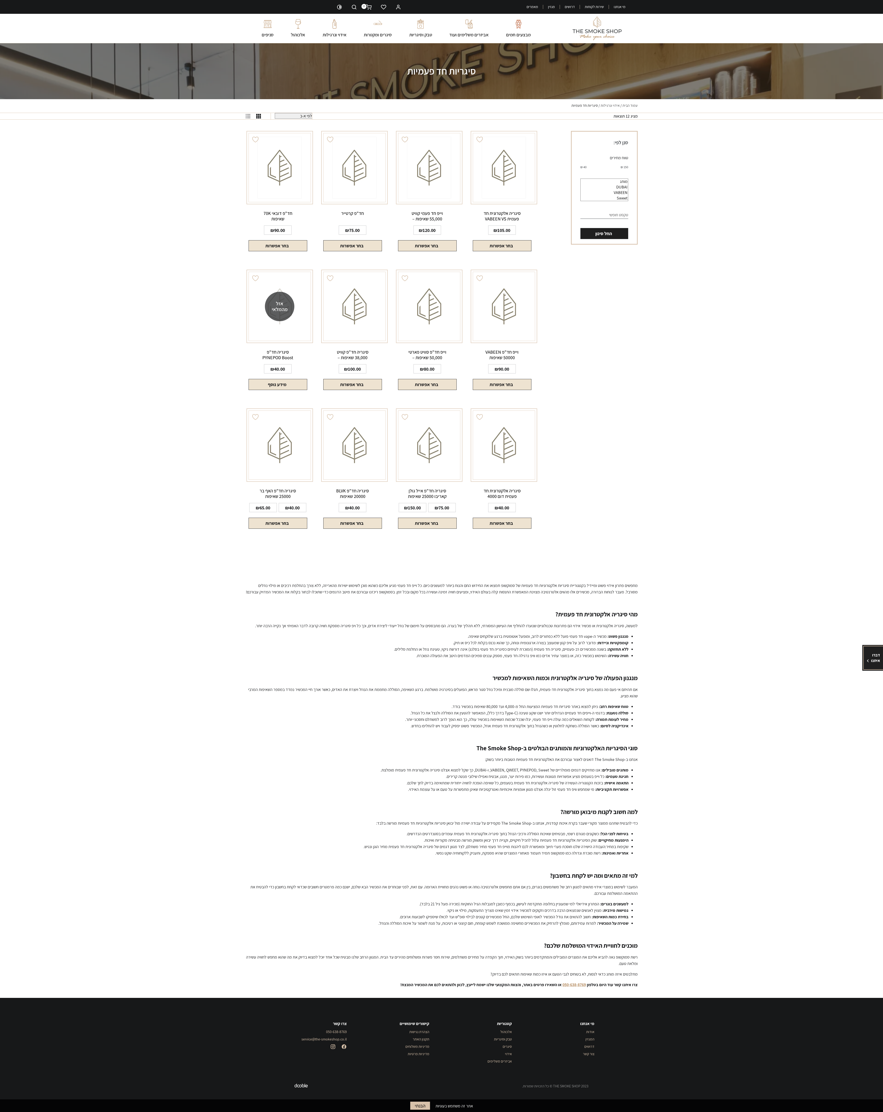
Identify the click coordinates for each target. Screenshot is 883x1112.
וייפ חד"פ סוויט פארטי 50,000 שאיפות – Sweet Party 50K (427, 354)
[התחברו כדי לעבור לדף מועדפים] (383, 7)
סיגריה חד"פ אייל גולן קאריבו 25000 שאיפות (427, 493)
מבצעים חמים (518, 35)
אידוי (508, 1053)
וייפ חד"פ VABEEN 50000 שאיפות (502, 354)
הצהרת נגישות (419, 1031)
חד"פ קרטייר (352, 213)
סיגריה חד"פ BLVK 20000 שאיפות (352, 493)
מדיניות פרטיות (418, 1053)
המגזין (589, 1039)
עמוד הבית (630, 105)
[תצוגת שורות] (248, 116)
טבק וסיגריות (420, 35)
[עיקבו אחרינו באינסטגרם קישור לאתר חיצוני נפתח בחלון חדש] (333, 1046)
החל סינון (603, 234)
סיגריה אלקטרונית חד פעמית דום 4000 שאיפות (502, 493)
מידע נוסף (277, 384)
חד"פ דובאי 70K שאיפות (278, 216)
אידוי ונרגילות (335, 35)
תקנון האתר (421, 1039)
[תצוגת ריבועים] (258, 116)
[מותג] (604, 181)
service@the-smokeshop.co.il (324, 1039)
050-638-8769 (336, 1031)
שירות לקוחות (594, 7)
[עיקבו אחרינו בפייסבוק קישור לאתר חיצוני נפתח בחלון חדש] (344, 1046)
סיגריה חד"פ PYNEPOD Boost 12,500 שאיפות (277, 354)
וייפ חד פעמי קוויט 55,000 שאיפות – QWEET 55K (427, 216)
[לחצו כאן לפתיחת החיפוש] (354, 7)
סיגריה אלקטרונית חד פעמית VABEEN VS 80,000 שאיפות (502, 216)
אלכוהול (298, 35)
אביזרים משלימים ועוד (469, 35)
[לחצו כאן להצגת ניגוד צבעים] (339, 7)
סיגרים (507, 1046)
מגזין (551, 7)
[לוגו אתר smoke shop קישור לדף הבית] (597, 28)
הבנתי (420, 1106)
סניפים (268, 35)
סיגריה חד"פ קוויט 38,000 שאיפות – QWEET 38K (352, 354)
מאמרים (532, 7)
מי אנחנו (619, 7)
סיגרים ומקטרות (378, 35)
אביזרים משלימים (499, 1061)
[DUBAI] (604, 187)
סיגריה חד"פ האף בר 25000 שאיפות (278, 493)
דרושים (570, 7)
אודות (590, 1031)
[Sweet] (604, 198)
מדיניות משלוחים (417, 1046)
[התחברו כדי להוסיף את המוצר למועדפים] (479, 139)
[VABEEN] (604, 192)
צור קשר (588, 1053)
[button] (398, 6)
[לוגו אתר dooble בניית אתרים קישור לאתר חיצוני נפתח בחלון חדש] (301, 1086)
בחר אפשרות (501, 246)
